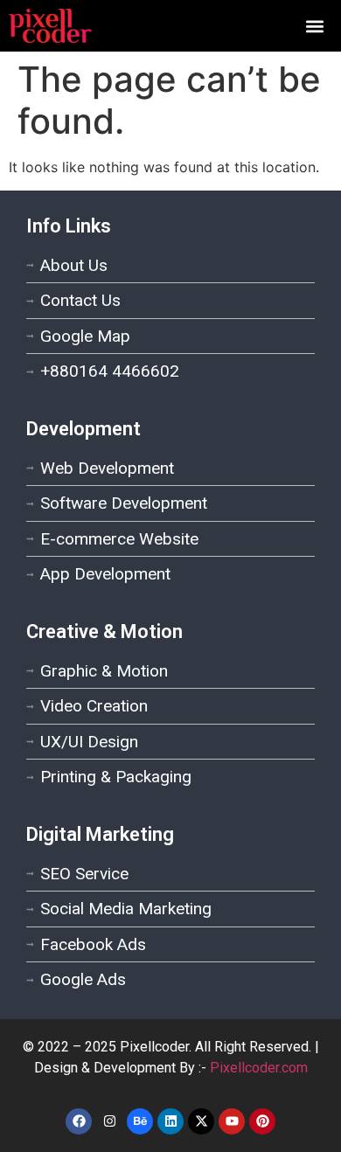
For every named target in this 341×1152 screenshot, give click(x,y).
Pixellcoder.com (259, 1067)
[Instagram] (109, 1121)
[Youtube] (232, 1121)
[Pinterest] (262, 1121)
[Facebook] (79, 1121)
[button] (315, 25)
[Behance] (140, 1121)
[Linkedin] (170, 1121)
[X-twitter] (201, 1121)
